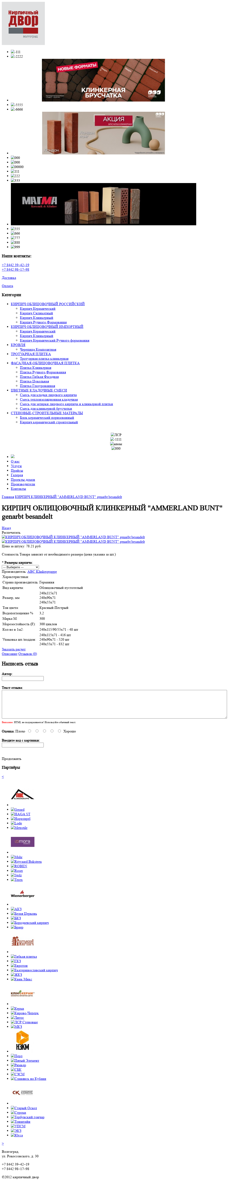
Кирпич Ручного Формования (43, 322)
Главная (8, 497)
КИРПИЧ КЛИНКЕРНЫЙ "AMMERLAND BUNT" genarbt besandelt (68, 497)
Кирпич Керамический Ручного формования (54, 340)
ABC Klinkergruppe (42, 571)
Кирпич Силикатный (36, 313)
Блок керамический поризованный (47, 417)
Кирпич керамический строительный (49, 422)
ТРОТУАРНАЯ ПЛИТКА (31, 354)
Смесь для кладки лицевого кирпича (48, 395)
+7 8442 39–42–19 (15, 265)
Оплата (7, 286)
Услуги (16, 466)
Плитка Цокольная (34, 381)
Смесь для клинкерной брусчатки (46, 408)
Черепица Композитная (38, 349)
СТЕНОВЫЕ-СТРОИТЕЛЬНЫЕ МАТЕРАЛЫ (47, 413)
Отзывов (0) (27, 654)
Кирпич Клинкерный (36, 317)
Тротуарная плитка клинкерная (44, 358)
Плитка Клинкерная (35, 367)
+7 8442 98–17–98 (15, 269)
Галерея (17, 475)
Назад (6, 528)
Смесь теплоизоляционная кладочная (49, 399)
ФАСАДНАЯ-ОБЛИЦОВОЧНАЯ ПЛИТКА (45, 363)
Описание (9, 654)
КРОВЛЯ (18, 345)
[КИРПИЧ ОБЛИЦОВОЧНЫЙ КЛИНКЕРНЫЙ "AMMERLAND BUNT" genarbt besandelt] (73, 537)
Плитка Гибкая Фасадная (39, 376)
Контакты (18, 488)
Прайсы (17, 470)
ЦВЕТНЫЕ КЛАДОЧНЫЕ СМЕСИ (39, 390)
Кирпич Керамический (38, 308)
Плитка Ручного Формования (43, 372)
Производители (23, 484)
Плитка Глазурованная (37, 386)
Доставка (9, 277)
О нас (15, 461)
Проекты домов (23, 479)
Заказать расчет (14, 649)
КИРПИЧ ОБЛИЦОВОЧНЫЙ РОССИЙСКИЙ (48, 304)
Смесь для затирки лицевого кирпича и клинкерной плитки (66, 404)
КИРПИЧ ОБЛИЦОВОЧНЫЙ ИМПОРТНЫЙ (47, 327)
